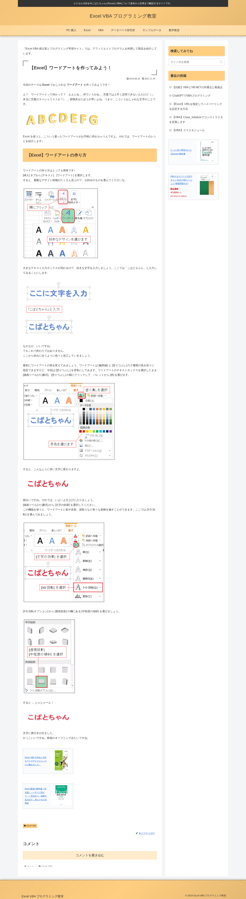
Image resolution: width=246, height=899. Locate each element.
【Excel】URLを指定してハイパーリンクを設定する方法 (195, 106)
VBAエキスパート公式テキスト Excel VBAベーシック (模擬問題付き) (181, 180)
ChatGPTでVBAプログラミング (191, 95)
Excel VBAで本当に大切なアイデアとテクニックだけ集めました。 (36, 761)
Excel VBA (31, 826)
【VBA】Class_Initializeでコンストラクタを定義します (196, 119)
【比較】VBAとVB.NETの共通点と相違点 (197, 87)
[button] (221, 62)
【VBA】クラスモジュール (188, 130)
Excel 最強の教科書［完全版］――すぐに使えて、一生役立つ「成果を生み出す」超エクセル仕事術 (36, 796)
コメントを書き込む (90, 855)
